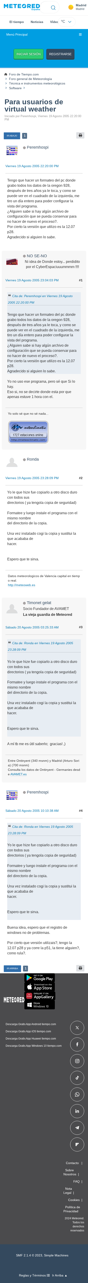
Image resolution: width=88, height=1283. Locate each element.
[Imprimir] (80, 135)
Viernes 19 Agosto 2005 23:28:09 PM (32, 478)
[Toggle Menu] (80, 34)
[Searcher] (53, 7)
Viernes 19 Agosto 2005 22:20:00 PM (32, 166)
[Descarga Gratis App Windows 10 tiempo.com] (39, 1004)
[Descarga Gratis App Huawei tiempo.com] (40, 995)
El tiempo (16, 22)
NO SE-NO (37, 255)
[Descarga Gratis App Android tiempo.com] (39, 977)
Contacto (72, 1163)
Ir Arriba (12, 968)
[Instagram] (77, 1061)
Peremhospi (38, 147)
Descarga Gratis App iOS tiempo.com (28, 1031)
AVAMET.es (18, 774)
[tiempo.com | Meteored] (14, 999)
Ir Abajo (12, 135)
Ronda (33, 459)
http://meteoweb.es (21, 585)
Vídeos (55, 22)
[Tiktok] (77, 1078)
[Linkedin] (77, 1111)
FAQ (76, 1181)
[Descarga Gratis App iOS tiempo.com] (39, 986)
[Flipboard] (77, 1144)
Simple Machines (56, 1255)
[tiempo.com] (22, 7)
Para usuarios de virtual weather (34, 105)
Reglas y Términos (33, 1275)
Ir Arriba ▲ (59, 1275)
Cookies (74, 1200)
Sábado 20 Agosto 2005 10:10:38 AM (32, 810)
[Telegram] (77, 1128)
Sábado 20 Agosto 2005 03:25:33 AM (32, 627)
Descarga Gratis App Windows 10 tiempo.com (34, 1045)
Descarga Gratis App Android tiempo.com (31, 1024)
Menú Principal (17, 34)
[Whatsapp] (77, 1094)
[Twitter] (77, 1027)
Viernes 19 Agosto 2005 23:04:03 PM (32, 280)
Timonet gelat (39, 602)
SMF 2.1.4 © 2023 (29, 1255)
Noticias (37, 22)
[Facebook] (77, 1044)
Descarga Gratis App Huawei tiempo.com (31, 1038)
